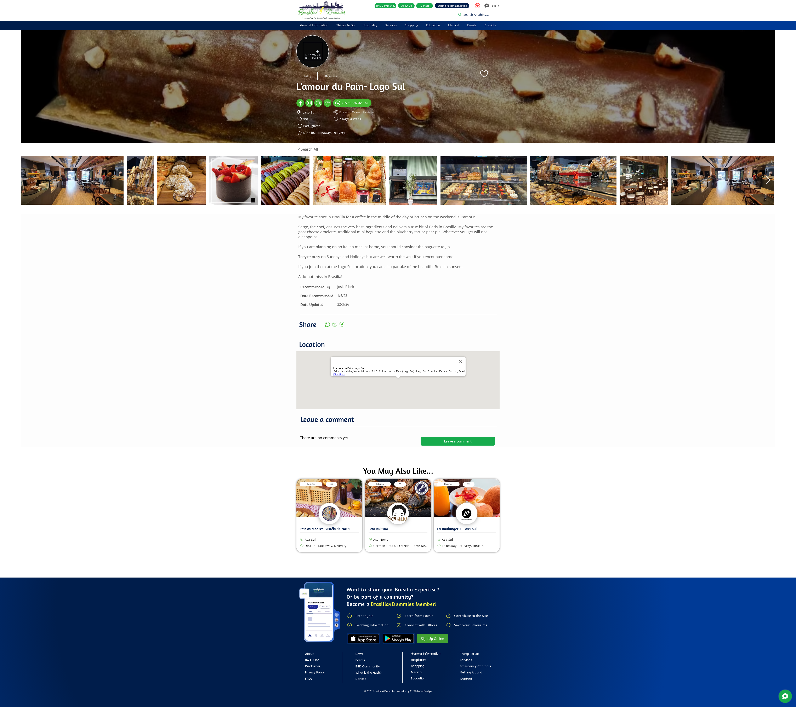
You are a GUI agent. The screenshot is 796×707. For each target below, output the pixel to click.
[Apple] (364, 638)
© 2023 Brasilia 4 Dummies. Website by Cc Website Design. (398, 691)
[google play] (398, 638)
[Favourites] (477, 5)
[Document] (300, 103)
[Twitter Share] (342, 324)
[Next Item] (768, 180)
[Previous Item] (27, 180)
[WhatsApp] (327, 324)
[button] (314, 25)
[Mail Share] (334, 324)
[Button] (331, 515)
